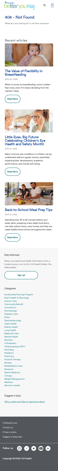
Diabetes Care (11, 314)
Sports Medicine (12, 372)
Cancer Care (10, 301)
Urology (8, 375)
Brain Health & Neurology (16, 297)
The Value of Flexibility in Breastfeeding (23, 72)
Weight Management (14, 379)
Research (8, 369)
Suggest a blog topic (12, 436)
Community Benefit (13, 304)
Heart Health (10, 323)
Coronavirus (10, 307)
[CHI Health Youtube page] (40, 448)
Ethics (7, 317)
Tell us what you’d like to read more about (24, 401)
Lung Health (10, 330)
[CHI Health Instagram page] (19, 448)
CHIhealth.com (10, 423)
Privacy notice (10, 432)
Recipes (8, 362)
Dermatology (10, 310)
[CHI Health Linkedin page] (48, 448)
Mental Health (11, 336)
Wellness (8, 382)
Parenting (9, 349)
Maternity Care (11, 333)
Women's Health (12, 385)
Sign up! (21, 275)
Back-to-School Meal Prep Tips (28, 210)
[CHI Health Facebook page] (26, 448)
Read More (12, 99)
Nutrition (8, 340)
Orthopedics (10, 343)
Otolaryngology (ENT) (14, 346)
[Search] (45, 5)
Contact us (8, 427)
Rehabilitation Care (13, 366)
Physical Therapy (12, 359)
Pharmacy (9, 356)
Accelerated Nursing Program (18, 294)
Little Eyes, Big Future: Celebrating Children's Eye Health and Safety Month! (25, 140)
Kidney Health (11, 327)
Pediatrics (9, 353)
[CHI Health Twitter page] (33, 448)
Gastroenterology (12, 320)
